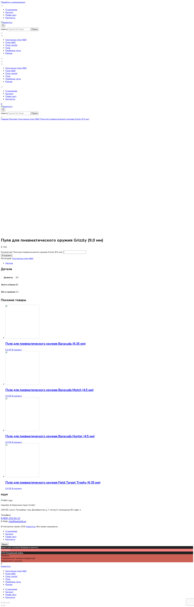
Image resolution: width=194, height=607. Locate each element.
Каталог (9, 12)
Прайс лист (11, 15)
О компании (11, 9)
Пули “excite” (11, 45)
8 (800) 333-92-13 (10, 518)
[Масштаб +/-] (9, 602)
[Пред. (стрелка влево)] (2, 605)
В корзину (7, 255)
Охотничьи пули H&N (15, 39)
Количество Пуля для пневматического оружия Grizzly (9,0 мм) (31, 252)
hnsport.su (31, 526)
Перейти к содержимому (13, 2)
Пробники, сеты (13, 50)
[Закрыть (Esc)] (2, 602)
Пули (7, 48)
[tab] (99, 263)
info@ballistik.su (17, 521)
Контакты (10, 17)
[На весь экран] (6, 602)
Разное (8, 53)
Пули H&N (10, 42)
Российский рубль (14, 553)
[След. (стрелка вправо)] (4, 605)
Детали (9, 263)
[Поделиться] (4, 602)
